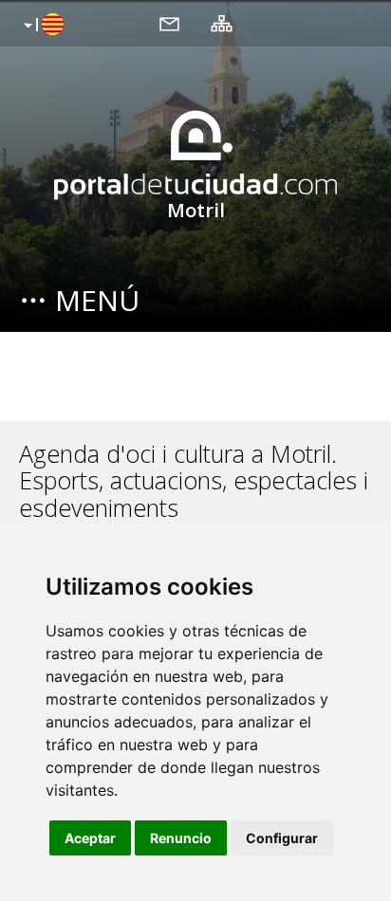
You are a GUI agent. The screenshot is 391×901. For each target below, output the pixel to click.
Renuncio (181, 838)
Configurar (282, 838)
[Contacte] (169, 23)
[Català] (41, 25)
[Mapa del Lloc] (221, 23)
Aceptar (90, 838)
